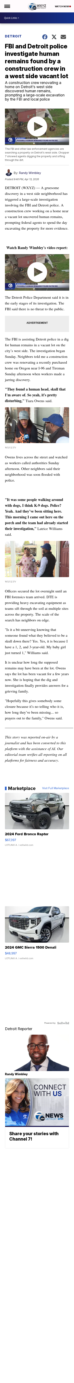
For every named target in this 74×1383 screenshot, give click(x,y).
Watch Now (62, 6)
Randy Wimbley (30, 173)
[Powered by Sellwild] (63, 1023)
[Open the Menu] (7, 6)
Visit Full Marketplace (55, 788)
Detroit (13, 36)
